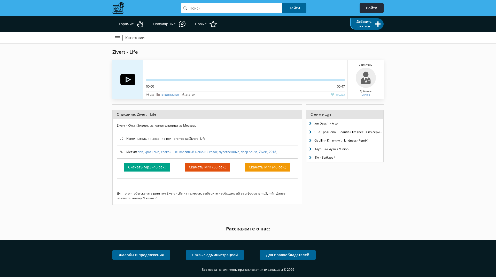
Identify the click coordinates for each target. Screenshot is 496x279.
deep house (249, 152)
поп (140, 152)
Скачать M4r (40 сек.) (267, 167)
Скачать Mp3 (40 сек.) (147, 167)
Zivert (263, 152)
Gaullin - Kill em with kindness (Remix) (341, 140)
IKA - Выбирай (325, 157)
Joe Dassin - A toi (326, 123)
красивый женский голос (198, 152)
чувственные (229, 152)
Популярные (164, 23)
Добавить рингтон (364, 23)
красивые (152, 152)
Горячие (126, 23)
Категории (134, 37)
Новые (201, 23)
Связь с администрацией (215, 254)
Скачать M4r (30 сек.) (207, 167)
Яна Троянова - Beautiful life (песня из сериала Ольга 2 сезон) (348, 132)
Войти (371, 7)
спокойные (169, 152)
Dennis (365, 94)
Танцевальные (170, 94)
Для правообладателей (287, 254)
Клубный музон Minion (331, 149)
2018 (272, 152)
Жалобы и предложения (141, 254)
